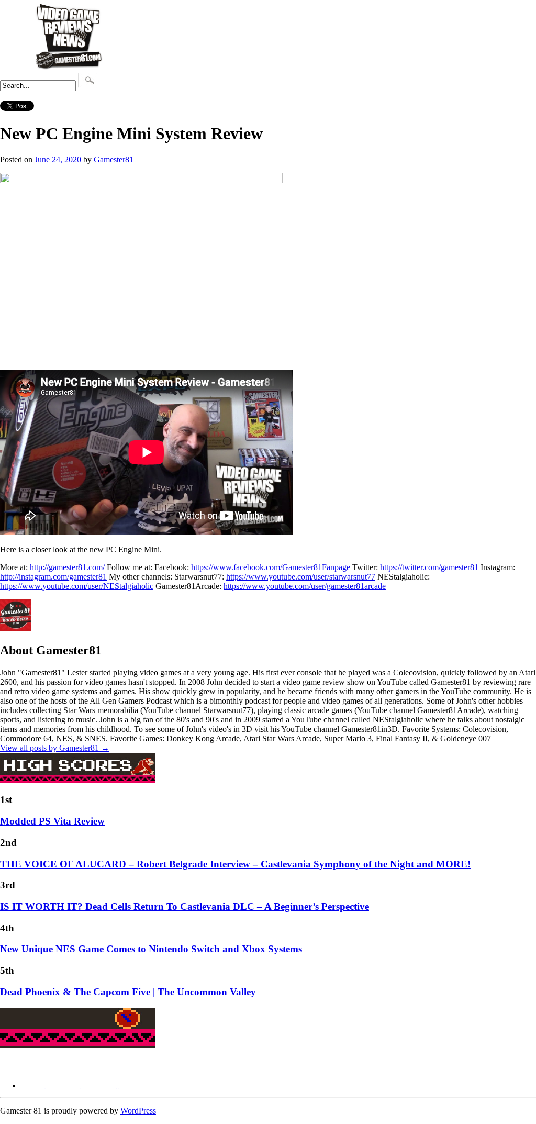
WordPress (138, 1110)
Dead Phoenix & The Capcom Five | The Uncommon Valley (128, 991)
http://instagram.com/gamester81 (53, 576)
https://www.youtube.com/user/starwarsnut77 (300, 576)
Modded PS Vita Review (52, 821)
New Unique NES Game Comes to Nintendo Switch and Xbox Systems (151, 948)
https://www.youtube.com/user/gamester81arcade (305, 586)
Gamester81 (113, 159)
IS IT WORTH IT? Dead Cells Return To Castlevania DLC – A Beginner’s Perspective (184, 906)
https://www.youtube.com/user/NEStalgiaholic (76, 586)
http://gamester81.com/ (67, 567)
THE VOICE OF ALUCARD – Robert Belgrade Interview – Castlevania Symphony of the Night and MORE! (235, 864)
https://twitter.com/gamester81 (429, 567)
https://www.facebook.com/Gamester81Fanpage (270, 567)
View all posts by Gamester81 (54, 747)
